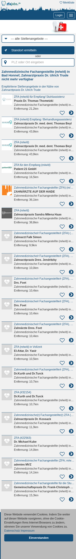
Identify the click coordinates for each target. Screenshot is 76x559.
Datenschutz (12, 530)
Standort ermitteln (23, 50)
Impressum (27, 530)
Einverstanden (39, 537)
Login (59, 15)
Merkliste (68, 2)
